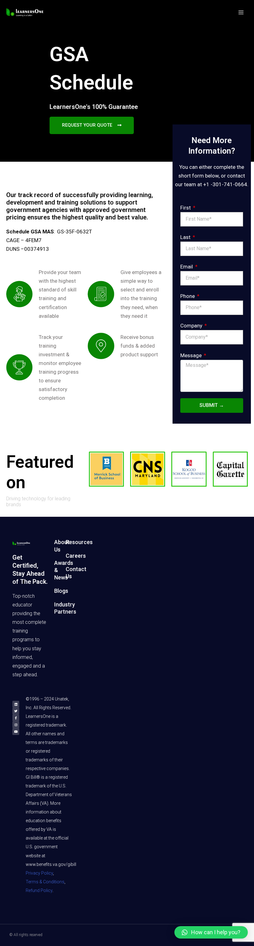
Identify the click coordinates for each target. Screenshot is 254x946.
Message (191, 355)
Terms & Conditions (45, 881)
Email (187, 267)
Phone (188, 296)
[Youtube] (15, 731)
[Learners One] (24, 12)
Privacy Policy (39, 873)
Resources (79, 542)
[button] (211, 932)
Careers (76, 555)
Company (192, 325)
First (186, 208)
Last (186, 237)
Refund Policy (39, 890)
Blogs (61, 591)
